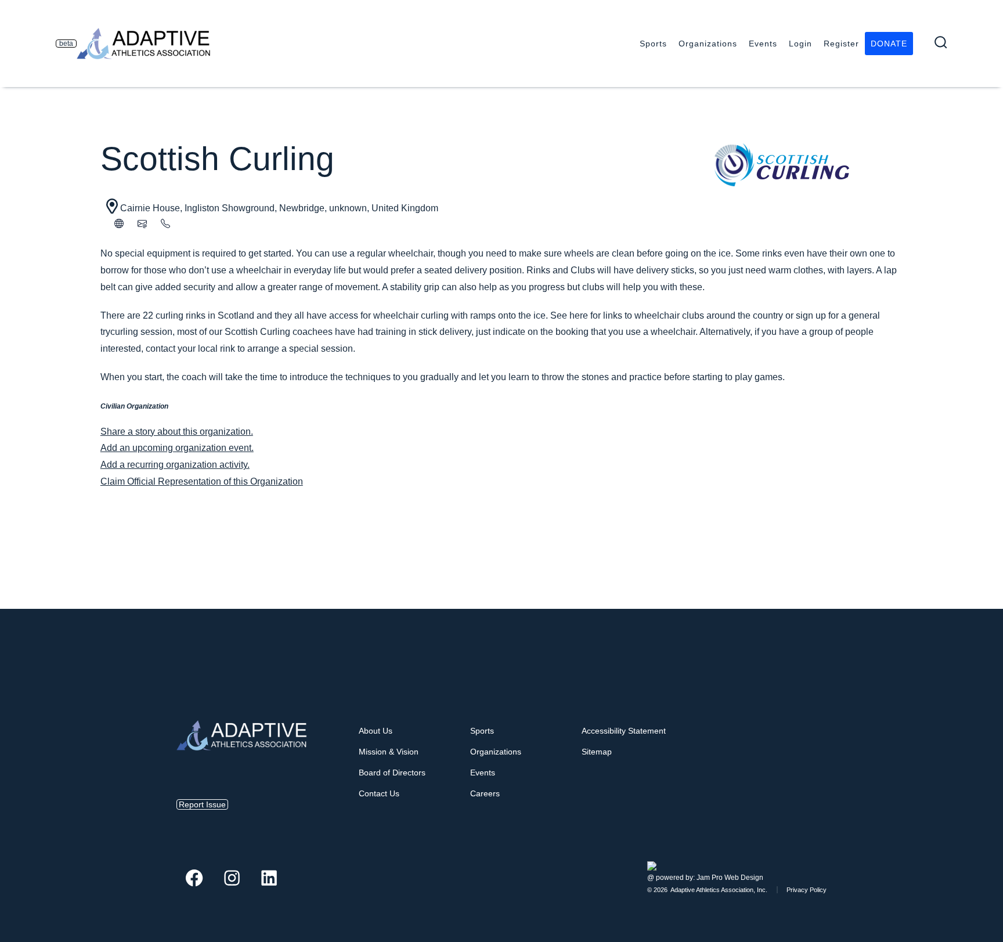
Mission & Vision (388, 751)
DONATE (889, 43)
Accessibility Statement (624, 730)
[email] (142, 225)
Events (763, 43)
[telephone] (165, 225)
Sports (653, 43)
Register (841, 43)
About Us (375, 730)
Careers (485, 793)
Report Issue (202, 804)
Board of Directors (392, 772)
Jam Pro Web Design (730, 878)
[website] (119, 225)
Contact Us (379, 793)
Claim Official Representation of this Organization (201, 481)
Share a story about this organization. (176, 431)
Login (800, 43)
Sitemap (597, 751)
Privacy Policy (806, 889)
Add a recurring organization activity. (175, 465)
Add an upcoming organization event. (177, 448)
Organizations (708, 43)
